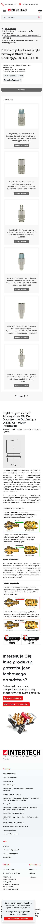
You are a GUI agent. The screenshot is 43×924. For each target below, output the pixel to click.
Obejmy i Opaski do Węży (12, 794)
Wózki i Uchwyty (8, 785)
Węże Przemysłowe (9, 774)
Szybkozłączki (10, 29)
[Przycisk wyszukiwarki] (39, 17)
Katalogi (6, 846)
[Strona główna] (17, 10)
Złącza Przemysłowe (10, 777)
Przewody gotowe (9, 830)
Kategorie (21, 90)
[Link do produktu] (21, 116)
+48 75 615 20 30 (10, 4)
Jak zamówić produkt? (11, 850)
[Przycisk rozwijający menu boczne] (4, 10)
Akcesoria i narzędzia (10, 834)
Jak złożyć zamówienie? (13, 76)
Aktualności (7, 857)
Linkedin (32, 873)
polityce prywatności (18, 914)
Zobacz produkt (21, 145)
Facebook (32, 869)
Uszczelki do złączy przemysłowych (15, 826)
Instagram (32, 877)
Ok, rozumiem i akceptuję (18, 919)
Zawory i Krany (8, 804)
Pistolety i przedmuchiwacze (13, 823)
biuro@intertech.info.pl (30, 4)
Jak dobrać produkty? (12, 80)
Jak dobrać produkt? (10, 853)
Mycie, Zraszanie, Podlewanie (13, 813)
